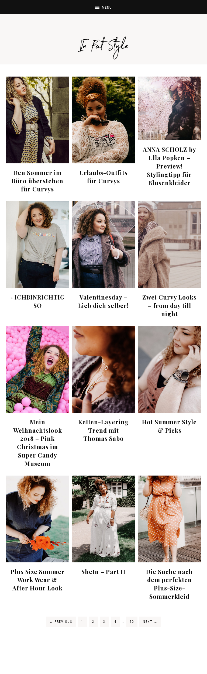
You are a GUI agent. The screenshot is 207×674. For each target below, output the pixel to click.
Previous (61, 622)
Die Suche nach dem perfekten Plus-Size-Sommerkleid (169, 584)
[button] (103, 7)
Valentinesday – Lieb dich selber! (103, 301)
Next (150, 622)
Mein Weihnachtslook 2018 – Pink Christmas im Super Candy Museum (37, 442)
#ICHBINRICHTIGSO (38, 301)
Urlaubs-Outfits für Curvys (103, 176)
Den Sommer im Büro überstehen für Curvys (37, 180)
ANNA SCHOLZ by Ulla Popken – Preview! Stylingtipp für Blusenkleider (169, 166)
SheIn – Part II (103, 572)
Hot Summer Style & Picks (169, 426)
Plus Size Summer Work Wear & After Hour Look (38, 580)
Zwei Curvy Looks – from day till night (169, 305)
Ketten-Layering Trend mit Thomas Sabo (103, 430)
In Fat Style (103, 40)
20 (132, 622)
